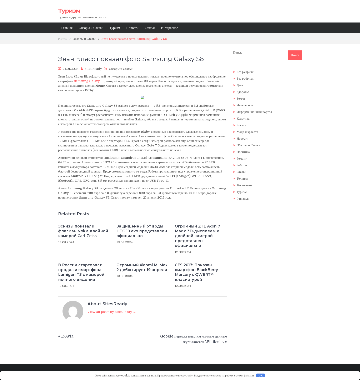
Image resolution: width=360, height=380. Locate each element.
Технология (244, 185)
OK (261, 375)
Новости (132, 28)
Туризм (69, 10)
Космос (242, 125)
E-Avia (67, 336)
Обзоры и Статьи (91, 28)
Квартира (243, 118)
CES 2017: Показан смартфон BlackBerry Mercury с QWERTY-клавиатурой (196, 272)
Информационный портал (254, 112)
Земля (241, 98)
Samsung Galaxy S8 (89, 81)
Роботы (242, 165)
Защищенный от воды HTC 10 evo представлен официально (141, 231)
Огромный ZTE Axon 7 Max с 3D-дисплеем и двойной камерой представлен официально (197, 236)
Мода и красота (247, 132)
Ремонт (242, 158)
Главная (66, 28)
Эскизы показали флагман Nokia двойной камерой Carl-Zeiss (83, 231)
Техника (242, 178)
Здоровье (243, 92)
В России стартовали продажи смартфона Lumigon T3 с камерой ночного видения (81, 272)
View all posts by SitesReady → (112, 312)
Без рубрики (245, 72)
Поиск (237, 52)
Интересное (169, 28)
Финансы (243, 198)
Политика (243, 152)
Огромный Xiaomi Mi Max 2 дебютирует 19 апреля (142, 267)
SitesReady (93, 69)
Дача (240, 85)
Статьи (150, 28)
